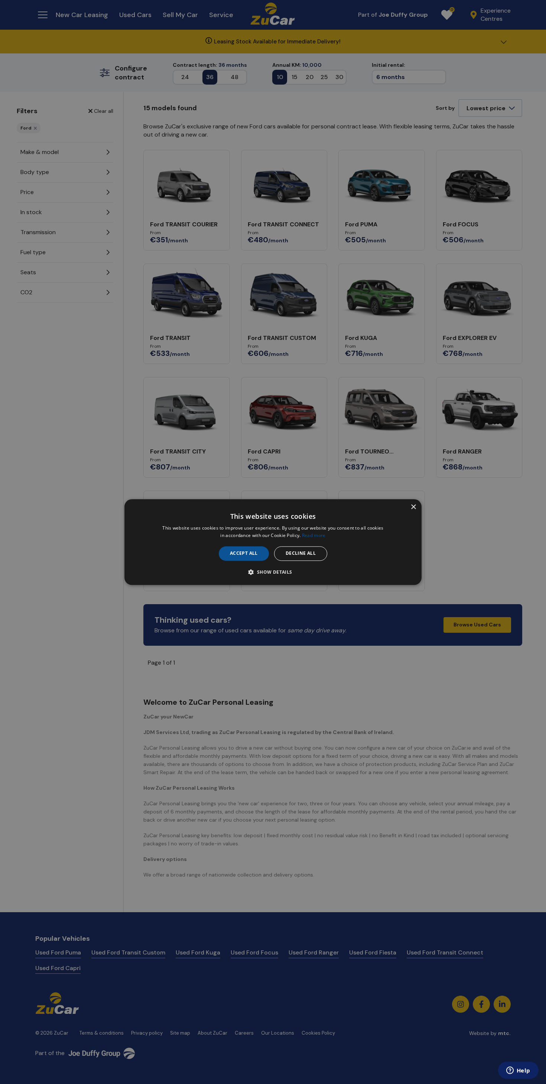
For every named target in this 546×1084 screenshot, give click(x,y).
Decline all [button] (301, 553)
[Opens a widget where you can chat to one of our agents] (518, 1071)
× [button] (413, 507)
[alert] (273, 542)
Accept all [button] (244, 553)
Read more (314, 535)
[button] (273, 572)
